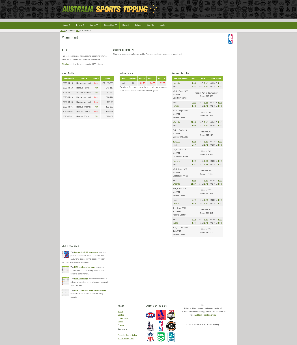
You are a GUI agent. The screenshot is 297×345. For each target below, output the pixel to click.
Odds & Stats (110, 25)
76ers (175, 223)
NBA (78, 31)
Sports (66, 25)
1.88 (206, 161)
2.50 (194, 145)
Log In (162, 25)
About (120, 312)
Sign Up (150, 25)
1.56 (194, 141)
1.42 (194, 106)
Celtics (176, 203)
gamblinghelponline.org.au (205, 315)
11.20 (193, 184)
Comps (94, 25)
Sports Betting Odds (126, 338)
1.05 (194, 125)
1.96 (206, 164)
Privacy (121, 325)
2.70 (194, 200)
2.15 (194, 219)
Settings (138, 25)
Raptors (176, 141)
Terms (120, 322)
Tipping (80, 25)
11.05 (193, 122)
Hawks (176, 106)
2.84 (194, 86)
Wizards (176, 122)
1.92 (206, 83)
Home (63, 31)
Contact (125, 25)
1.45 (194, 83)
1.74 (194, 223)
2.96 (194, 103)
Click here (66, 64)
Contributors (123, 318)
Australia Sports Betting (127, 335)
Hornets (176, 83)
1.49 (194, 203)
